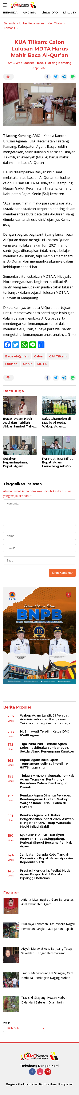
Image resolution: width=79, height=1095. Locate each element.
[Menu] (6, 4)
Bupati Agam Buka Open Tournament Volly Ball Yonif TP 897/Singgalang (44, 763)
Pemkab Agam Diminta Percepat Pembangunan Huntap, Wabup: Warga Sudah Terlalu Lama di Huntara (45, 801)
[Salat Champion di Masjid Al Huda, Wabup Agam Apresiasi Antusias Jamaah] (59, 405)
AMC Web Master (21, 63)
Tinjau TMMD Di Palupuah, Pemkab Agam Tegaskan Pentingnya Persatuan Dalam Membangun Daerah (47, 781)
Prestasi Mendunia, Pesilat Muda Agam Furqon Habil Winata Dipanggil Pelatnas (45, 874)
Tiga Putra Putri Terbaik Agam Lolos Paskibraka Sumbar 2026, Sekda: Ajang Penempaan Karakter (47, 747)
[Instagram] (40, 1072)
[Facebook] (32, 1072)
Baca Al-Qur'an (17, 356)
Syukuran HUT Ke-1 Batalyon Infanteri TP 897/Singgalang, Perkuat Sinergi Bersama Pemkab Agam (46, 840)
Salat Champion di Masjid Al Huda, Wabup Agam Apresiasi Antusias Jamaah (56, 422)
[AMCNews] (23, 5)
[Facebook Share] (47, 77)
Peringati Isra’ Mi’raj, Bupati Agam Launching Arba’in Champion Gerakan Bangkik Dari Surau (57, 462)
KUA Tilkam (58, 356)
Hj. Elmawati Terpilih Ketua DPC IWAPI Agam (44, 733)
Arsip (6, 1022)
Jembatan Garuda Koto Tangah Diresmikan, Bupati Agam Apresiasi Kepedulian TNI (47, 858)
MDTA (42, 364)
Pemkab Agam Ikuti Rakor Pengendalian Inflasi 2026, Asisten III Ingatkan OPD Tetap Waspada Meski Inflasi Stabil (47, 821)
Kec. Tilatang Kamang (54, 63)
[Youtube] (47, 1072)
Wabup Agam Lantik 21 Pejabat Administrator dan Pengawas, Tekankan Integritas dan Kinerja (45, 719)
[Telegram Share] (64, 77)
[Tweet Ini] (56, 77)
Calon (38, 356)
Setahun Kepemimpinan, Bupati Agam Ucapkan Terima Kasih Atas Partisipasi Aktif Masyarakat (20, 462)
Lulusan (11, 364)
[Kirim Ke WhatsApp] (73, 77)
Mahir (27, 364)
